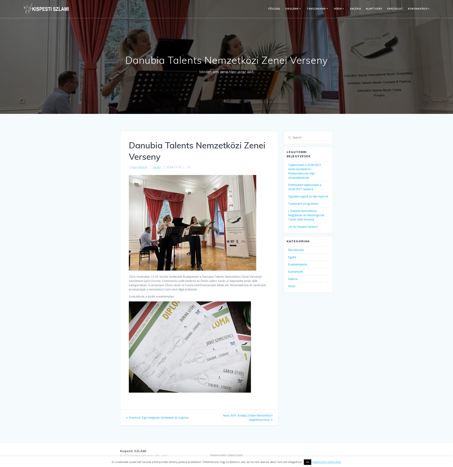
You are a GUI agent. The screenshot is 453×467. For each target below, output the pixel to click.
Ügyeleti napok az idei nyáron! (308, 196)
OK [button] (307, 462)
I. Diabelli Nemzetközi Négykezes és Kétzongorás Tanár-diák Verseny (306, 215)
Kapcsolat (395, 8)
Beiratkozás (296, 250)
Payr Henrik (139, 167)
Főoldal (274, 8)
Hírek (338, 8)
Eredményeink (297, 264)
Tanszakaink (316, 8)
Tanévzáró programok (303, 204)
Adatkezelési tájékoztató (226, 455)
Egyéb (157, 167)
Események (295, 272)
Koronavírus (418, 8)
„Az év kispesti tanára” (303, 227)
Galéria (355, 8)
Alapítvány (374, 8)
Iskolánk (292, 8)
